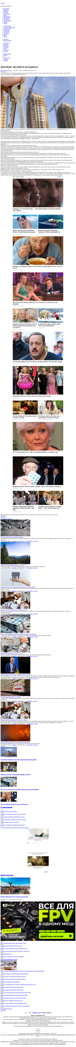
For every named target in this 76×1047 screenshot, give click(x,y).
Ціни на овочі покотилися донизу (9, 959)
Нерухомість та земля (6, 70)
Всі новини (6, 8)
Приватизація (7, 16)
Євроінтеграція (7, 28)
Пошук (5, 23)
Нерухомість (7, 18)
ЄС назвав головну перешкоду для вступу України (13, 819)
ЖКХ (5, 35)
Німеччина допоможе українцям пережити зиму (13, 825)
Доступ (5, 36)
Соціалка (6, 60)
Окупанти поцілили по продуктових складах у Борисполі (15, 742)
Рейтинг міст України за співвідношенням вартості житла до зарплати (18, 634)
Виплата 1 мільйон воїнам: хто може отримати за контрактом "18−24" (18, 984)
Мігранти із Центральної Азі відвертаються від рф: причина (16, 992)
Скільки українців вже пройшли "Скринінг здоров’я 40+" (15, 951)
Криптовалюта (7, 26)
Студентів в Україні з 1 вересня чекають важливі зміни (14, 827)
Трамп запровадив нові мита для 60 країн (14, 804)
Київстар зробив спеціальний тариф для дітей (15, 774)
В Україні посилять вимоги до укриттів (11, 697)
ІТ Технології (7, 58)
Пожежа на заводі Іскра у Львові (9, 811)
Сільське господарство (9, 27)
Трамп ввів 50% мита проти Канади (10, 822)
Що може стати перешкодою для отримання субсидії (14, 948)
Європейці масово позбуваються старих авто (12, 987)
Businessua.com (36, 1012)
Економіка (6, 10)
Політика (6, 12)
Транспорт (6, 34)
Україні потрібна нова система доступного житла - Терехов (16, 674)
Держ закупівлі (7, 20)
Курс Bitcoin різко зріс (6, 953)
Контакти (6, 39)
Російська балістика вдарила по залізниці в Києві (13, 979)
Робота (5, 55)
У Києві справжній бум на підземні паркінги (12, 537)
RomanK (14, 541)
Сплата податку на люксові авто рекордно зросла (13, 976)
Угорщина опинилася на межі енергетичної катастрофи (18, 759)
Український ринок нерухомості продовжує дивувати (14, 719)
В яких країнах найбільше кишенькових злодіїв (13, 817)
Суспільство (7, 31)
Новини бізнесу (8, 40)
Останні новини (6, 807)
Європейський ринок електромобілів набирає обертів (14, 995)
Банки (5, 15)
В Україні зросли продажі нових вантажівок (12, 989)
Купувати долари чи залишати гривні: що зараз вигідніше (20, 789)
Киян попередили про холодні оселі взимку (14, 896)
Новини (6, 59)
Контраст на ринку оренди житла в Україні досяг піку (14, 609)
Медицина (6, 32)
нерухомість (4, 516)
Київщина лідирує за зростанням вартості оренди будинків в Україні (18, 587)
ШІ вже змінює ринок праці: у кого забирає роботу (13, 943)
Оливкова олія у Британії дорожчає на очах (11, 945)
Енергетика (6, 19)
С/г (4, 56)
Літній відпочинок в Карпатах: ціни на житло (12, 565)
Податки (6, 51)
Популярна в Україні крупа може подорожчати (12, 956)
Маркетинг (6, 30)
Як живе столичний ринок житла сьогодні (11, 653)
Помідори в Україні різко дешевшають (10, 981)
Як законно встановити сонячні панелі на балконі (13, 814)
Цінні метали (7, 14)
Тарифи (5, 22)
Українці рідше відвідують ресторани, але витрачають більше (22, 971)
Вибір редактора (7, 875)
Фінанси (6, 11)
